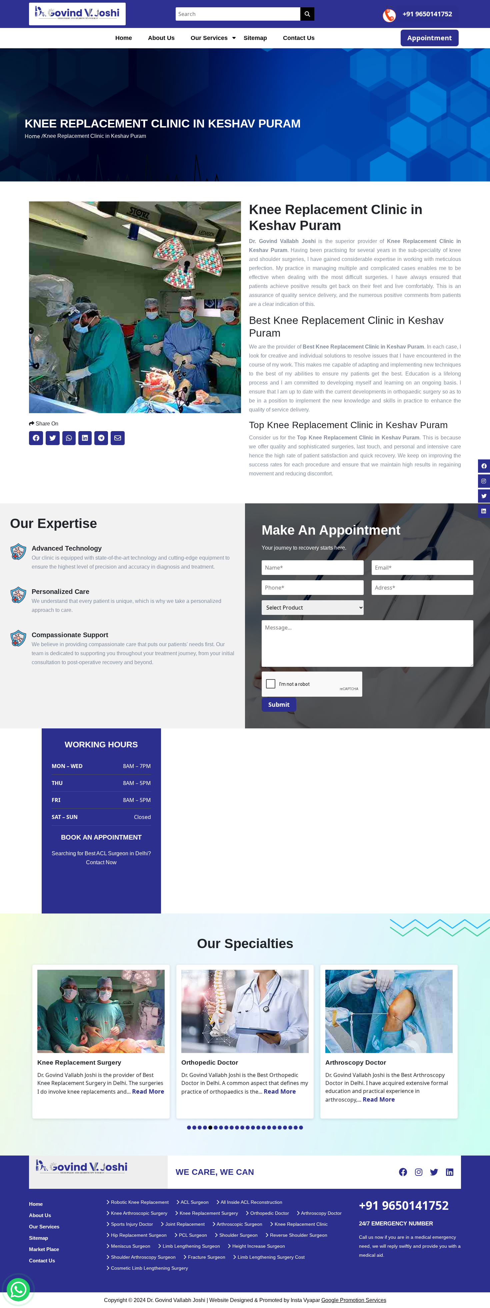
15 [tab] (264, 1128)
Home (123, 38)
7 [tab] (221, 1128)
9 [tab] (232, 1128)
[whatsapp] (18, 1289)
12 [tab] (248, 1128)
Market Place (44, 1249)
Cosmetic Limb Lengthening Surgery (149, 1268)
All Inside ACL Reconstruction (251, 1202)
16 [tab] (269, 1128)
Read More (136, 1091)
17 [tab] (274, 1128)
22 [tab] (301, 1128)
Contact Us (299, 38)
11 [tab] (242, 1128)
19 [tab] (285, 1128)
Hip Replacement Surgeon (138, 1235)
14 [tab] (258, 1128)
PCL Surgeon (192, 1235)
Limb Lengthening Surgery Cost (270, 1257)
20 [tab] (290, 1128)
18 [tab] (280, 1128)
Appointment (429, 37)
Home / (34, 136)
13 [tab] (253, 1128)
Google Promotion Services (353, 1300)
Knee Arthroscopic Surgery (138, 1213)
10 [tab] (237, 1128)
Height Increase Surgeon (258, 1246)
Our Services (209, 38)
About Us (161, 38)
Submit (279, 704)
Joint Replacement (184, 1224)
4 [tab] (205, 1128)
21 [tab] (296, 1128)
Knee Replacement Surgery (208, 1213)
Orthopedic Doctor (269, 1213)
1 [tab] (189, 1128)
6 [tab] (216, 1128)
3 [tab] (200, 1128)
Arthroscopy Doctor (321, 1213)
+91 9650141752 (427, 13)
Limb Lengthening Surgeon (190, 1246)
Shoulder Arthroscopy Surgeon (143, 1257)
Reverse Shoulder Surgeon (298, 1235)
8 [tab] (226, 1128)
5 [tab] (210, 1128)
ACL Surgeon (194, 1202)
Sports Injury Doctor (131, 1224)
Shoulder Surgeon (238, 1235)
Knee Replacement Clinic (300, 1224)
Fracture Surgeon (206, 1257)
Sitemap (255, 38)
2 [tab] (194, 1128)
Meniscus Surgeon (130, 1246)
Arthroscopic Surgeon (239, 1224)
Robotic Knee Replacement (139, 1202)
